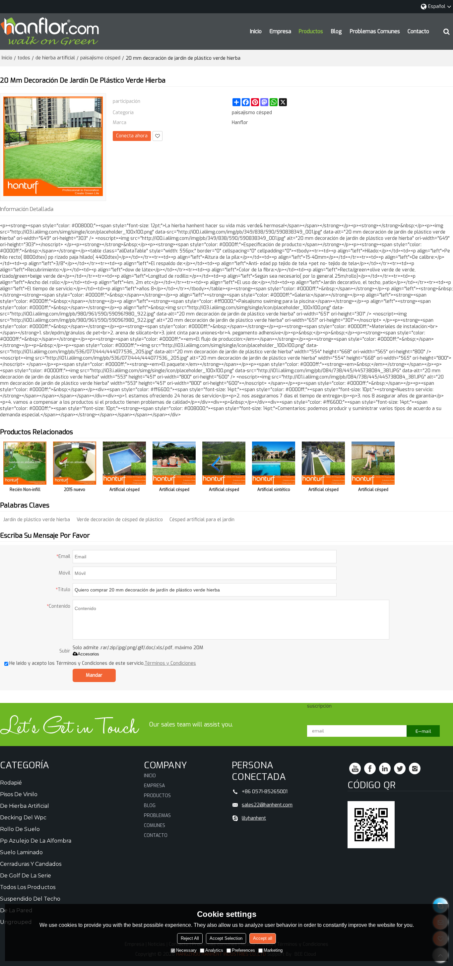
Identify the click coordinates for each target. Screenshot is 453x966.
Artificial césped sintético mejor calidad (223, 491)
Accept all (262, 938)
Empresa (280, 31)
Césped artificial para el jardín (201, 520)
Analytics (214, 950)
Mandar (94, 675)
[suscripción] (423, 731)
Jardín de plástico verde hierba (36, 520)
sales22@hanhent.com (267, 804)
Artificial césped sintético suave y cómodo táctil (174, 491)
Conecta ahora (132, 136)
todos (24, 58)
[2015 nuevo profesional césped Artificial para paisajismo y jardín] (74, 463)
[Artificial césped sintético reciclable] (373, 463)
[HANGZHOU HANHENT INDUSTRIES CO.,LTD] (49, 31)
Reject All (190, 938)
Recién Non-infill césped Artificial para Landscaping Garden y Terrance (25, 491)
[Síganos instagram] (415, 768)
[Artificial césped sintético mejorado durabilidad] (124, 463)
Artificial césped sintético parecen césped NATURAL (323, 491)
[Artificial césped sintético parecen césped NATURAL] (323, 463)
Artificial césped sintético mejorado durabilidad (124, 491)
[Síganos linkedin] (385, 768)
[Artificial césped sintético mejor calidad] (223, 463)
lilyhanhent (254, 818)
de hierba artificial (55, 58)
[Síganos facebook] (370, 768)
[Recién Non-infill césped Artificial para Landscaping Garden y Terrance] (24, 463)
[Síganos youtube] (355, 768)
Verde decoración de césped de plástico (120, 520)
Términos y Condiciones (170, 663)
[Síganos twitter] (400, 768)
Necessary (186, 950)
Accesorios (88, 654)
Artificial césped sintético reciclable (373, 491)
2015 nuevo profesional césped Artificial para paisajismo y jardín (74, 491)
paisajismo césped (100, 58)
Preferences (243, 950)
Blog (336, 31)
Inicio (256, 31)
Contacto (418, 31)
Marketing (273, 950)
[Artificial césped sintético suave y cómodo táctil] (174, 463)
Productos (311, 31)
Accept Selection (226, 938)
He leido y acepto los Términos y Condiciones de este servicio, (102, 663)
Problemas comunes (375, 31)
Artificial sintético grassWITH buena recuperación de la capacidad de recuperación (273, 491)
